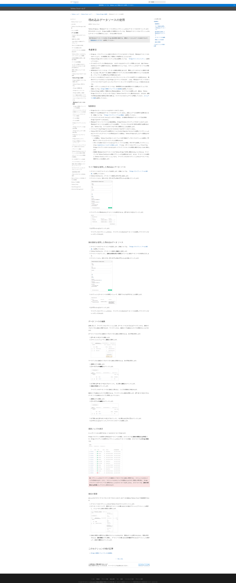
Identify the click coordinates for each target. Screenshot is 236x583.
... (94, 14)
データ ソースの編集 (160, 37)
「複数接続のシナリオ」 (96, 40)
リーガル (92, 579)
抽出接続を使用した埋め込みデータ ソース (160, 33)
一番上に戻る (119, 558)
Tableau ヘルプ (75, 14)
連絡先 (121, 579)
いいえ (146, 564)
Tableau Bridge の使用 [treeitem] (77, 77)
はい (140, 564)
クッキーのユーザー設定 (129, 579)
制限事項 (157, 23)
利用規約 (98, 579)
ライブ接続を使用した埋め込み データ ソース (160, 28)
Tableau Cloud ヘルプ (86, 14)
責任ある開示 (112, 579)
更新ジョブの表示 (159, 39)
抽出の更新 (157, 42)
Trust (117, 579)
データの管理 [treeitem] (74, 32)
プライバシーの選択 (139, 579)
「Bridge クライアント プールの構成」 (114, 115)
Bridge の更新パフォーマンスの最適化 (111, 89)
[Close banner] (234, 5)
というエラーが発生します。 (108, 145)
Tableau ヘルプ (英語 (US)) (116, 5)
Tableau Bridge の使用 (101, 14)
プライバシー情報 (105, 579)
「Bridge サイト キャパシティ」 (137, 59)
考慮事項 (156, 21)
